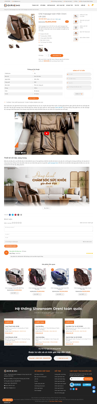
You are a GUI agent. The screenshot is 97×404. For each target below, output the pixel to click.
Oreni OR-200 (58, 107)
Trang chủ (35, 5)
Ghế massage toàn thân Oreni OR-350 (37, 288)
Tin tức (77, 5)
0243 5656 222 (15, 331)
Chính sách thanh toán (60, 390)
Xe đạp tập (69, 5)
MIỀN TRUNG (40, 322)
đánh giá (58, 19)
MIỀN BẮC (9, 322)
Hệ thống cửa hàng (57, 1)
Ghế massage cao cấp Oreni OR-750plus (60, 288)
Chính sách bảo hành (60, 381)
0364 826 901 (13, 383)
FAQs (75, 1)
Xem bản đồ (9, 333)
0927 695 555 (75, 342)
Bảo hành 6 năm (84, 37)
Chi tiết (13, 293)
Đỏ (46, 49)
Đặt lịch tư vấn (63, 358)
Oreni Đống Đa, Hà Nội (11, 337)
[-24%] (14, 277)
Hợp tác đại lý (68, 1)
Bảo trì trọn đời (85, 32)
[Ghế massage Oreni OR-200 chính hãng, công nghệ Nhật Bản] (21, 28)
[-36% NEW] (82, 277)
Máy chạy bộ (60, 5)
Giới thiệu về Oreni (38, 374)
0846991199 (17, 381)
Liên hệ (83, 5)
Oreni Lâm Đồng (40, 337)
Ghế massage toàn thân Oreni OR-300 (82, 288)
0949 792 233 (15, 342)
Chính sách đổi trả (59, 388)
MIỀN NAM (69, 322)
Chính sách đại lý (38, 388)
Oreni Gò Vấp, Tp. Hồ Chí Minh (74, 337)
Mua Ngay (56, 55)
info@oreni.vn (16, 1)
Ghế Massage (51, 5)
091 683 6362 (45, 331)
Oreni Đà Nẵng (39, 326)
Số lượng (41, 55)
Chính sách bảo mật (59, 376)
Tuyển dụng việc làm (39, 383)
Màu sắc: (41, 45)
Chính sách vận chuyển (60, 383)
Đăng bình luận (11, 246)
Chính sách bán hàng (60, 379)
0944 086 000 (53, 331)
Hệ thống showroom (39, 386)
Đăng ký (78, 94)
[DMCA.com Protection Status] (86, 384)
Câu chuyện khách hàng (86, 1)
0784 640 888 (45, 342)
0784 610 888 (53, 342)
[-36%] (37, 277)
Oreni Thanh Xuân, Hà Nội (12, 326)
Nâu (41, 49)
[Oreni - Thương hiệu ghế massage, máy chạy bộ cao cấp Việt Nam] (12, 5)
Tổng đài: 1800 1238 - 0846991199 (39, 358)
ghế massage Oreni (53, 163)
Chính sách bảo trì (59, 386)
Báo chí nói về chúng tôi (40, 376)
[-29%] (59, 277)
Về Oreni (42, 5)
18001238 (7, 1)
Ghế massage (37, 390)
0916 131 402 (23, 331)
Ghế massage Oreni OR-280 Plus (14, 288)
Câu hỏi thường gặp (59, 392)
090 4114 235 (75, 331)
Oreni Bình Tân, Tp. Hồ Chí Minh (74, 326)
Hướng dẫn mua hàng (60, 374)
